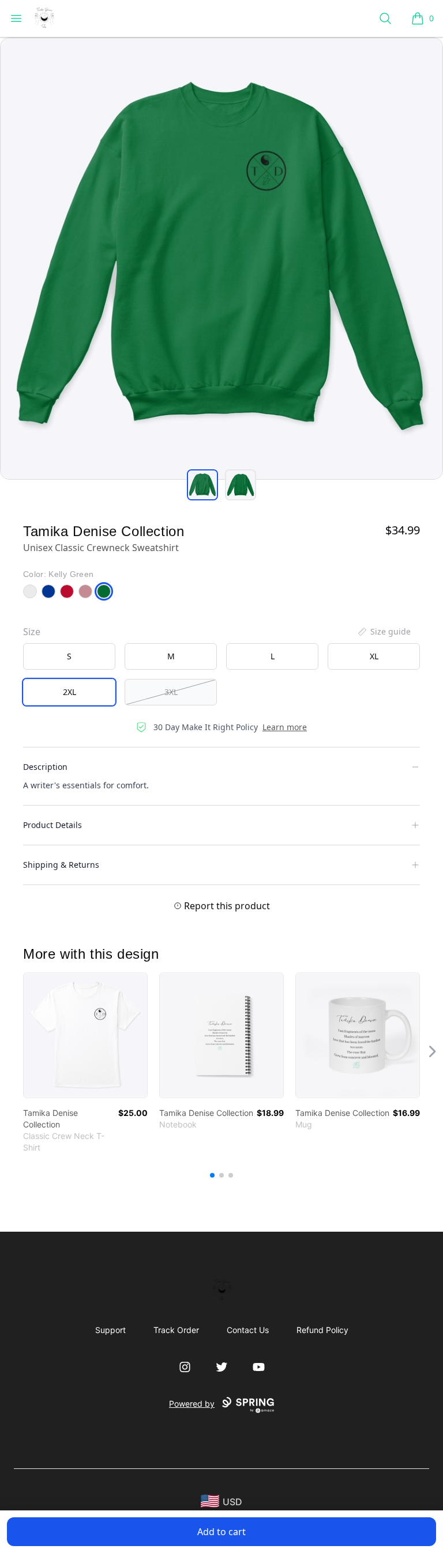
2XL (69, 691)
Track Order (176, 1330)
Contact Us (248, 1330)
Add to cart (221, 1531)
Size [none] (31, 631)
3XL (171, 691)
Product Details (52, 824)
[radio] (69, 656)
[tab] (202, 484)
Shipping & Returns (61, 864)
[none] (383, 631)
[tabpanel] (221, 258)
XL (374, 656)
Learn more (284, 727)
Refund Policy (322, 1330)
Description (45, 766)
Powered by (192, 1403)
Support (110, 1330)
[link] (85, 1035)
